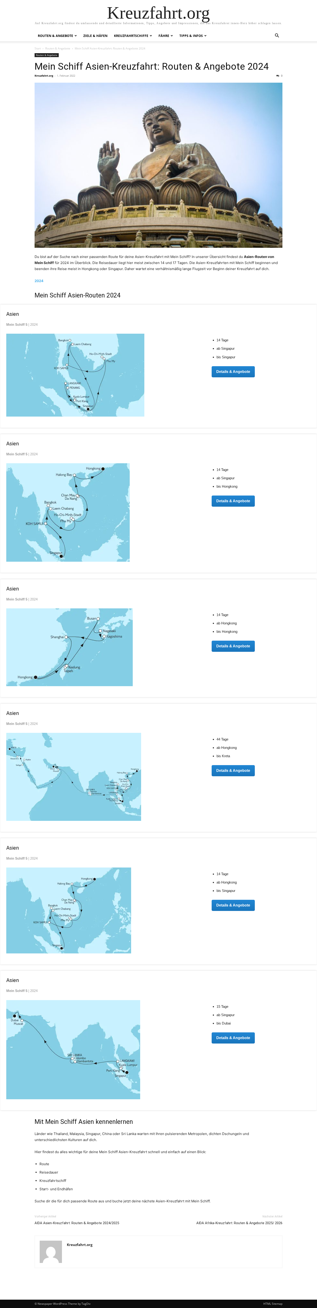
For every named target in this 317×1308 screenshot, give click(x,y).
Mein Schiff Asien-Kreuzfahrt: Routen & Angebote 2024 (152, 66)
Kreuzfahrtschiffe (131, 35)
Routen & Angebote (55, 35)
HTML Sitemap (272, 1304)
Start (38, 48)
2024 (39, 281)
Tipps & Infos (191, 35)
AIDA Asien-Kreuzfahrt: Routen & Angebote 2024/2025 (77, 1223)
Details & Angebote (233, 372)
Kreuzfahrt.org (44, 75)
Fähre (163, 35)
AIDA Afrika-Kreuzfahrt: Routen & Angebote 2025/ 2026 (239, 1223)
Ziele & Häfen (95, 35)
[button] (276, 36)
